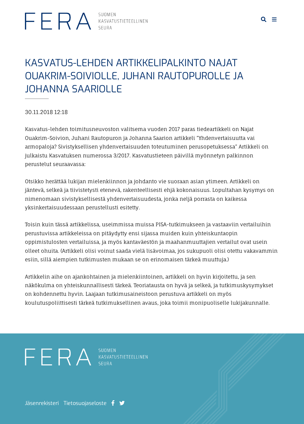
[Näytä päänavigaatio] (274, 19)
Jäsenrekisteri (42, 403)
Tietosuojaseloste (85, 403)
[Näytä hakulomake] (263, 19)
